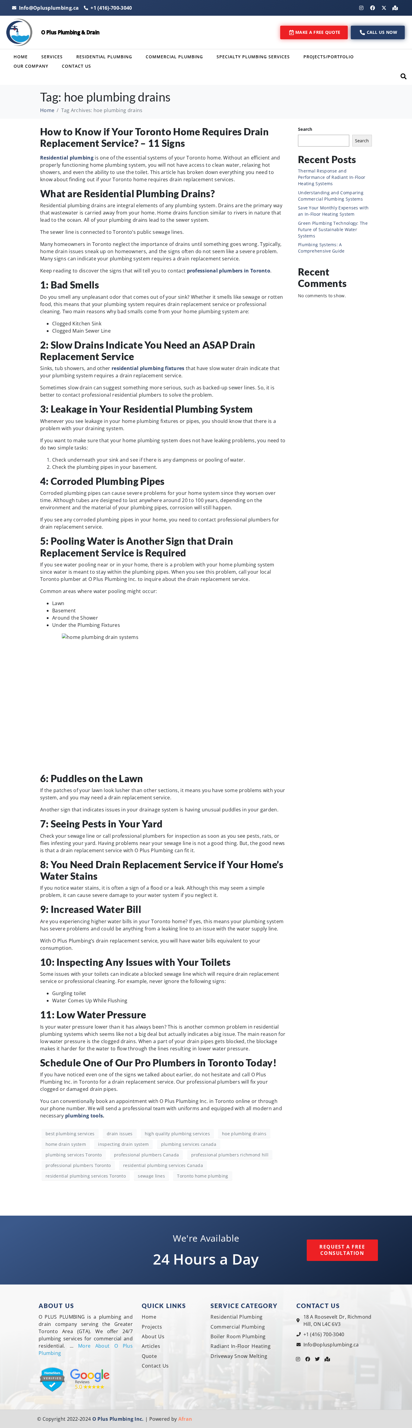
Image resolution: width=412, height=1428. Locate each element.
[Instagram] (361, 8)
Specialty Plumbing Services (253, 57)
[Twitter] (317, 1359)
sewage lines (151, 1176)
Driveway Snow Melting (239, 1356)
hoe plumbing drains (244, 1133)
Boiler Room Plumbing (238, 1336)
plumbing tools (84, 1115)
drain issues (120, 1133)
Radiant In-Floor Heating (241, 1346)
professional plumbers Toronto (78, 1165)
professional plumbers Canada (146, 1155)
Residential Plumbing (104, 57)
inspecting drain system (123, 1144)
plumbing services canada (188, 1144)
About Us (153, 1336)
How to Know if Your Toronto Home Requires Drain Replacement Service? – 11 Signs (154, 137)
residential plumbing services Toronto (86, 1176)
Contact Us (76, 66)
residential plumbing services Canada (163, 1165)
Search (305, 129)
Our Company (31, 66)
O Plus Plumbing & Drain (70, 32)
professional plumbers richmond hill (230, 1155)
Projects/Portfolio (328, 57)
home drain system (66, 1144)
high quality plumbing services (177, 1133)
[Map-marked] (395, 8)
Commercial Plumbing (174, 57)
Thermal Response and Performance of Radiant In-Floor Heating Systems (331, 177)
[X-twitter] (384, 8)
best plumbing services (70, 1133)
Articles (151, 1346)
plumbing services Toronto (74, 1155)
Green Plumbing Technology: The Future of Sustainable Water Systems (333, 229)
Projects (152, 1326)
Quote (149, 1356)
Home (21, 57)
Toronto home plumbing (202, 1176)
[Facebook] (372, 8)
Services (52, 57)
